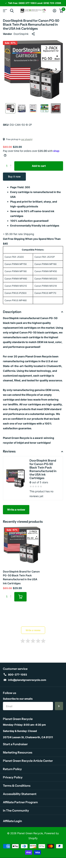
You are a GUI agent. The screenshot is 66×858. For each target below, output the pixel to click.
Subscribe (59, 706)
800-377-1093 (17, 674)
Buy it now (14, 176)
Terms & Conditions (16, 785)
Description (12, 312)
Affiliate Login (12, 821)
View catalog (5, 11)
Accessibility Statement (19, 794)
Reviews (9, 451)
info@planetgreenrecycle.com (27, 679)
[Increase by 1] (11, 162)
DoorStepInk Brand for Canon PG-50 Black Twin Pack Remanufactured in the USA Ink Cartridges (21, 577)
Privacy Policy (13, 777)
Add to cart (39, 165)
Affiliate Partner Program (20, 802)
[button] (56, 69)
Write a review (16, 509)
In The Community (16, 810)
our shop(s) (26, 139)
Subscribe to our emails (18, 698)
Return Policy (12, 769)
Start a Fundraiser (15, 744)
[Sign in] (54, 10)
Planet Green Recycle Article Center (28, 761)
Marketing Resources (17, 752)
